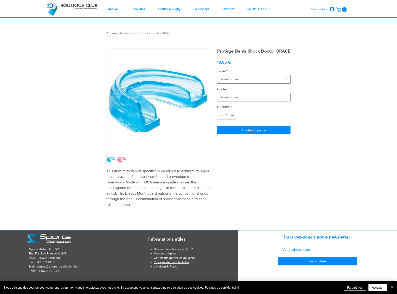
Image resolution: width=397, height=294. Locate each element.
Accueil (111, 33)
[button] (342, 9)
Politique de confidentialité (222, 287)
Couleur (224, 89)
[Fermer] (392, 287)
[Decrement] (221, 115)
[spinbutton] (227, 115)
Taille (222, 71)
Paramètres (354, 287)
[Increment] (233, 115)
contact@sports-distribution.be (57, 266)
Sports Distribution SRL (44, 249)
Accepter (378, 287)
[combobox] (254, 79)
